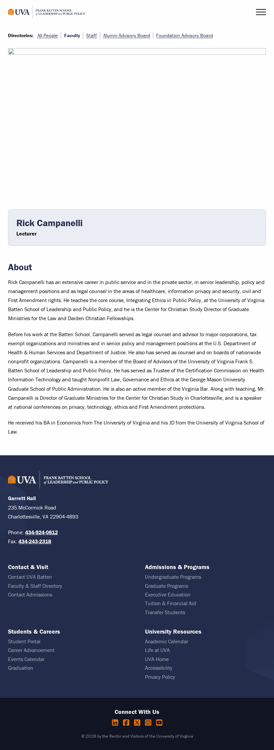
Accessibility (158, 667)
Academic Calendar (166, 641)
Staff (91, 35)
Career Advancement (31, 650)
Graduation (20, 667)
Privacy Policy (160, 676)
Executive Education (167, 594)
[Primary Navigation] (261, 12)
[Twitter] (138, 722)
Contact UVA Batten (30, 576)
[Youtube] (159, 722)
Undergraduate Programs (173, 576)
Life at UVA (157, 650)
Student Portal (24, 641)
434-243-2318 (34, 541)
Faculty (72, 35)
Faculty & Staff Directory (35, 585)
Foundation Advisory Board (184, 35)
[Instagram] (149, 722)
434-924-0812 (41, 532)
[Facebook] (127, 722)
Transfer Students (165, 612)
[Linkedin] (116, 722)
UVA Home (157, 659)
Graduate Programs (166, 585)
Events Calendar (26, 659)
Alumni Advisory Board (126, 35)
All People (47, 35)
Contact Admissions (30, 594)
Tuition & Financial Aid (170, 603)
